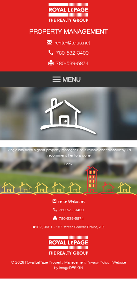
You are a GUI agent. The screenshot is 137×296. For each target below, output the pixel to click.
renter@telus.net (71, 42)
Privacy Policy (98, 262)
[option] (69, 158)
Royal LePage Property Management (68, 13)
